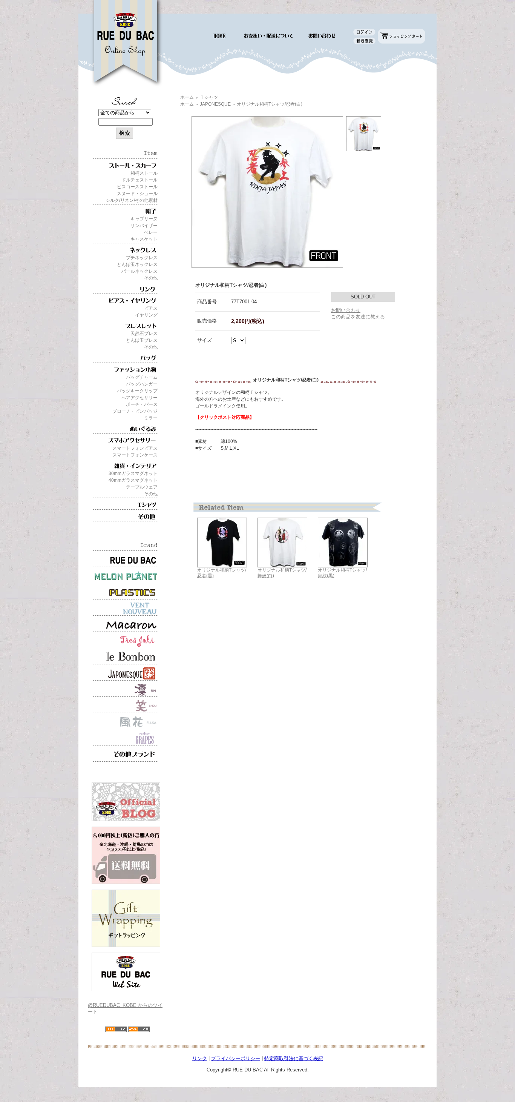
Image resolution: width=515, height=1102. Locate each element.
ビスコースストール (137, 186)
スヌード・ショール (137, 193)
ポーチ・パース (142, 404)
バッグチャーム (142, 377)
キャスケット (144, 239)
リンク (199, 1058)
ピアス (151, 308)
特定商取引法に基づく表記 (293, 1058)
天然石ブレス (144, 333)
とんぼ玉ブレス (142, 340)
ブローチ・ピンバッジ (135, 411)
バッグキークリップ (137, 390)
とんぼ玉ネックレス (137, 264)
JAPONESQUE (215, 104)
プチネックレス (142, 257)
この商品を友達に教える (358, 317)
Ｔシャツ (209, 97)
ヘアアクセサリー (139, 397)
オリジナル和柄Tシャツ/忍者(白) (269, 104)
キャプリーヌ (144, 218)
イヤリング (146, 315)
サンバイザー (144, 225)
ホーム (187, 97)
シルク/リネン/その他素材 (132, 200)
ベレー (151, 232)
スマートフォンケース (135, 455)
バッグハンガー (142, 384)
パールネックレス (139, 271)
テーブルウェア (142, 487)
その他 (151, 278)
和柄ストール (144, 173)
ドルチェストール (139, 180)
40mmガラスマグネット (133, 480)
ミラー (151, 418)
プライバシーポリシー (235, 1058)
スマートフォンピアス (135, 448)
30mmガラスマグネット (133, 473)
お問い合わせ (345, 310)
